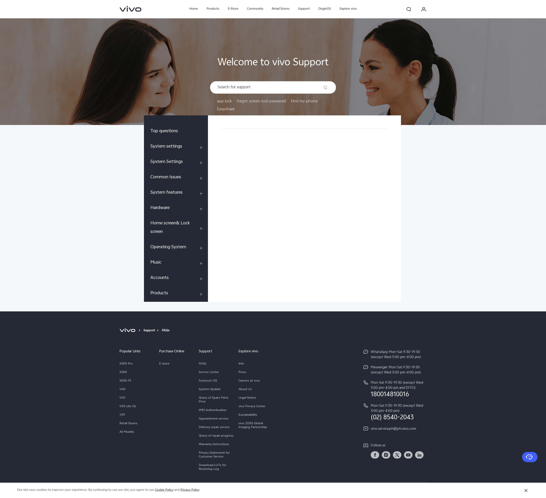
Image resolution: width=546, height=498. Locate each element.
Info (241, 364)
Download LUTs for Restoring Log (212, 467)
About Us (245, 390)
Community (255, 9)
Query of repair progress (216, 436)
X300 (123, 373)
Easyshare (226, 109)
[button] (409, 9)
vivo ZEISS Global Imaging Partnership (252, 426)
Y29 (122, 415)
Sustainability (247, 415)
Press (242, 373)
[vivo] (128, 330)
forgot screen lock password (261, 101)
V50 (122, 398)
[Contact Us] (529, 457)
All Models (126, 432)
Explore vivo (348, 9)
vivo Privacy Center (252, 407)
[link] (130, 9)
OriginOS (324, 9)
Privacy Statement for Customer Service (214, 455)
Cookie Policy (164, 490)
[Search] (325, 88)
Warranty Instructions (214, 445)
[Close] (526, 491)
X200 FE (125, 381)
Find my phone (304, 101)
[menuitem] (176, 132)
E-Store (233, 9)
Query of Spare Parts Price (213, 400)
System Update (210, 390)
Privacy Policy (189, 490)
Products (212, 9)
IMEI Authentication (213, 410)
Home (193, 9)
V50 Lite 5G (127, 407)
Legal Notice (247, 398)
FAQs (202, 364)
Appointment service (213, 419)
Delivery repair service (214, 428)
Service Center (209, 373)
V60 (122, 390)
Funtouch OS (208, 381)
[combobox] (273, 87)
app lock (224, 101)
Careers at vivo (249, 381)
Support (304, 9)
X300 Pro (126, 364)
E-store (164, 364)
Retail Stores (281, 9)
